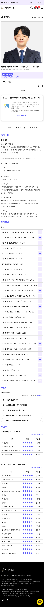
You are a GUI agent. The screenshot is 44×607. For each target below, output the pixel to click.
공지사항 (3, 575)
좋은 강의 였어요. (7, 545)
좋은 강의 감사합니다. (8, 454)
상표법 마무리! (6, 483)
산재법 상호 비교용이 (8, 541)
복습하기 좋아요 (6, 534)
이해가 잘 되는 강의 (8, 479)
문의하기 (22, 90)
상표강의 (4, 514)
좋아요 (4, 487)
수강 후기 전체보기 (36, 434)
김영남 (4, 522)
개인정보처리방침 (20, 575)
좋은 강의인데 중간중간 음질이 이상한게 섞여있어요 (11, 450)
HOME (34, 17)
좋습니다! (5, 549)
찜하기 (40, 86)
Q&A (25, 128)
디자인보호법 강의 (7, 446)
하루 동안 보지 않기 (35, 2)
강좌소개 (9, 128)
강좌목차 (18, 128)
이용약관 (28, 575)
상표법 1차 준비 (6, 475)
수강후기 (33, 128)
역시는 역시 (5, 443)
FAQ (8, 575)
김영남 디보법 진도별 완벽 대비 (11, 491)
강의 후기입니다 (6, 518)
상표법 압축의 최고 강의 (9, 510)
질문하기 (39, 395)
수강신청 (40, 17)
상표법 (4, 526)
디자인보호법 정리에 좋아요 (10, 553)
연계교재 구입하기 (20, 116)
